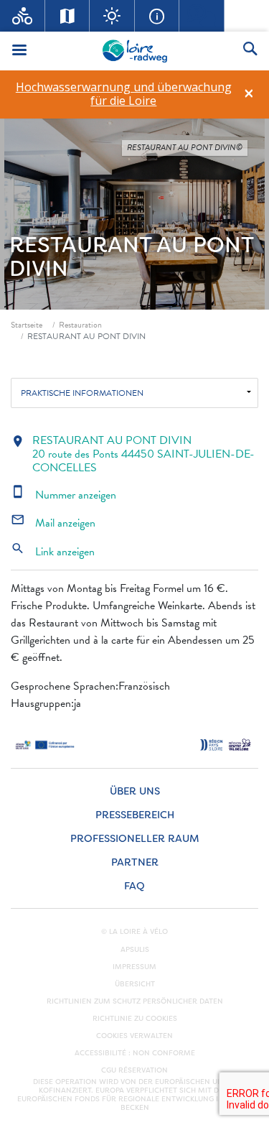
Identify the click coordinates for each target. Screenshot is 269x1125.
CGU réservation (134, 1070)
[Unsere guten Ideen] (112, 16)
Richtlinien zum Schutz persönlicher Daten (135, 1001)
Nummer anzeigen (63, 495)
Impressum (134, 967)
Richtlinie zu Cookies (135, 1018)
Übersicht (135, 984)
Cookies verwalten (134, 1036)
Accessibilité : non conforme (135, 1053)
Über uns (135, 791)
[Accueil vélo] (22, 16)
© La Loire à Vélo (134, 931)
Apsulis (135, 949)
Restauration (80, 324)
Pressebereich (134, 815)
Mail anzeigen (53, 523)
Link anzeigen (53, 551)
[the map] (67, 16)
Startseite (26, 324)
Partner (135, 862)
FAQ (134, 886)
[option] (123, 94)
